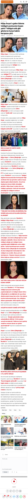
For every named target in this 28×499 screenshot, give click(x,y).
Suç (20, 410)
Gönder (5, 472)
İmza (10, 410)
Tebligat (3, 413)
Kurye (15, 410)
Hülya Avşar (4, 410)
